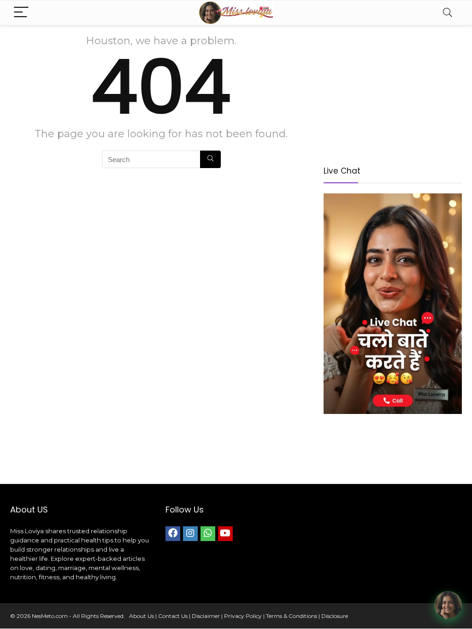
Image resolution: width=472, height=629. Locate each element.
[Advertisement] (393, 92)
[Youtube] (225, 533)
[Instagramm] (190, 533)
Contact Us (173, 615)
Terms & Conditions (291, 615)
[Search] (448, 12)
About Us (141, 615)
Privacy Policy (243, 615)
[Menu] (21, 12)
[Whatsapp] (208, 533)
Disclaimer (206, 615)
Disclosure (334, 615)
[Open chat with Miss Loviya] (448, 605)
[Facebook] (172, 533)
